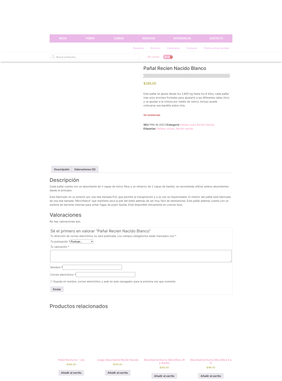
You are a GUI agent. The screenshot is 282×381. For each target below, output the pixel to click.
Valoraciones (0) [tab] (85, 169)
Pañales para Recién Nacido (197, 124)
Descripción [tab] (62, 169)
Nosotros (138, 48)
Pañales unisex (165, 128)
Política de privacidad (216, 48)
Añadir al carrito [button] (71, 372)
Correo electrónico (63, 274)
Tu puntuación (60, 241)
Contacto (191, 48)
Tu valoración (59, 246)
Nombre (56, 267)
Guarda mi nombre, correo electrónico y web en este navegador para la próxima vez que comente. (114, 281)
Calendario (173, 48)
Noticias (155, 48)
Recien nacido (184, 128)
